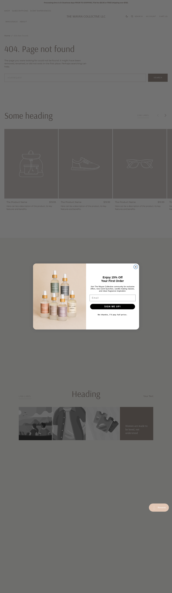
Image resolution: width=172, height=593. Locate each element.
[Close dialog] (136, 267)
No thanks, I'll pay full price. (112, 315)
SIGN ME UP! (112, 306)
